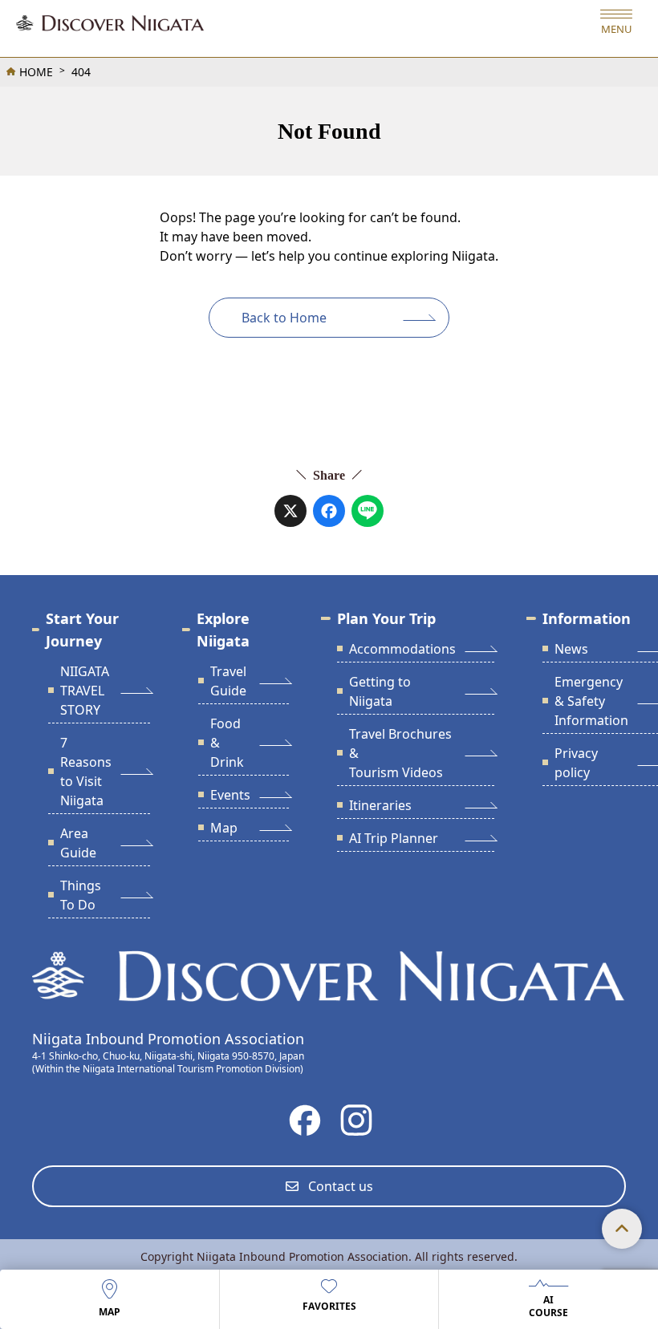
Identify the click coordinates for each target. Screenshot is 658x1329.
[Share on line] (367, 511)
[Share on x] (290, 511)
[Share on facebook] (329, 511)
